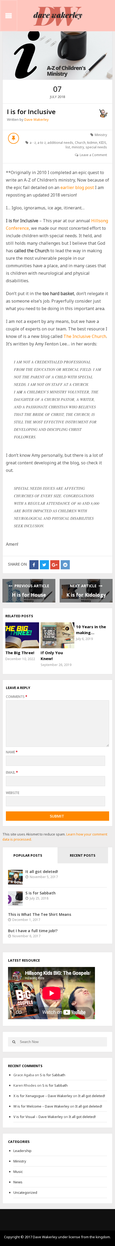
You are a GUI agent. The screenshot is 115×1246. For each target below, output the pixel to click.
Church (80, 142)
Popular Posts (27, 855)
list (68, 147)
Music (18, 1171)
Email (12, 772)
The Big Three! (19, 652)
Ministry (101, 135)
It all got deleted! (41, 871)
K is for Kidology (86, 595)
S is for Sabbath (40, 892)
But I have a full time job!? (32, 930)
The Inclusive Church (84, 336)
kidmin (92, 142)
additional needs (60, 142)
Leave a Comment (93, 155)
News (17, 1182)
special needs (96, 147)
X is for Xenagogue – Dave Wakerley (42, 1095)
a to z (41, 142)
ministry (78, 147)
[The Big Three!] (22, 635)
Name (12, 752)
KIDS (102, 142)
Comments (16, 696)
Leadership (22, 1150)
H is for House (29, 595)
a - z (33, 142)
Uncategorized (25, 1192)
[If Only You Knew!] (57, 635)
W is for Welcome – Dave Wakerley (41, 1106)
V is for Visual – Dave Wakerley (38, 1116)
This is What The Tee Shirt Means (39, 914)
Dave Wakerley (36, 119)
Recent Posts (82, 855)
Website (12, 792)
